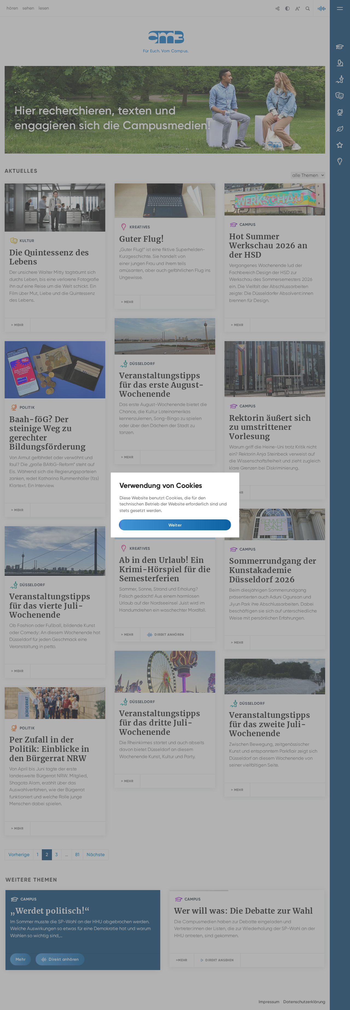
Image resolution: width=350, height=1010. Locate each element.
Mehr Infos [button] (174, 510)
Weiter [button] (175, 525)
